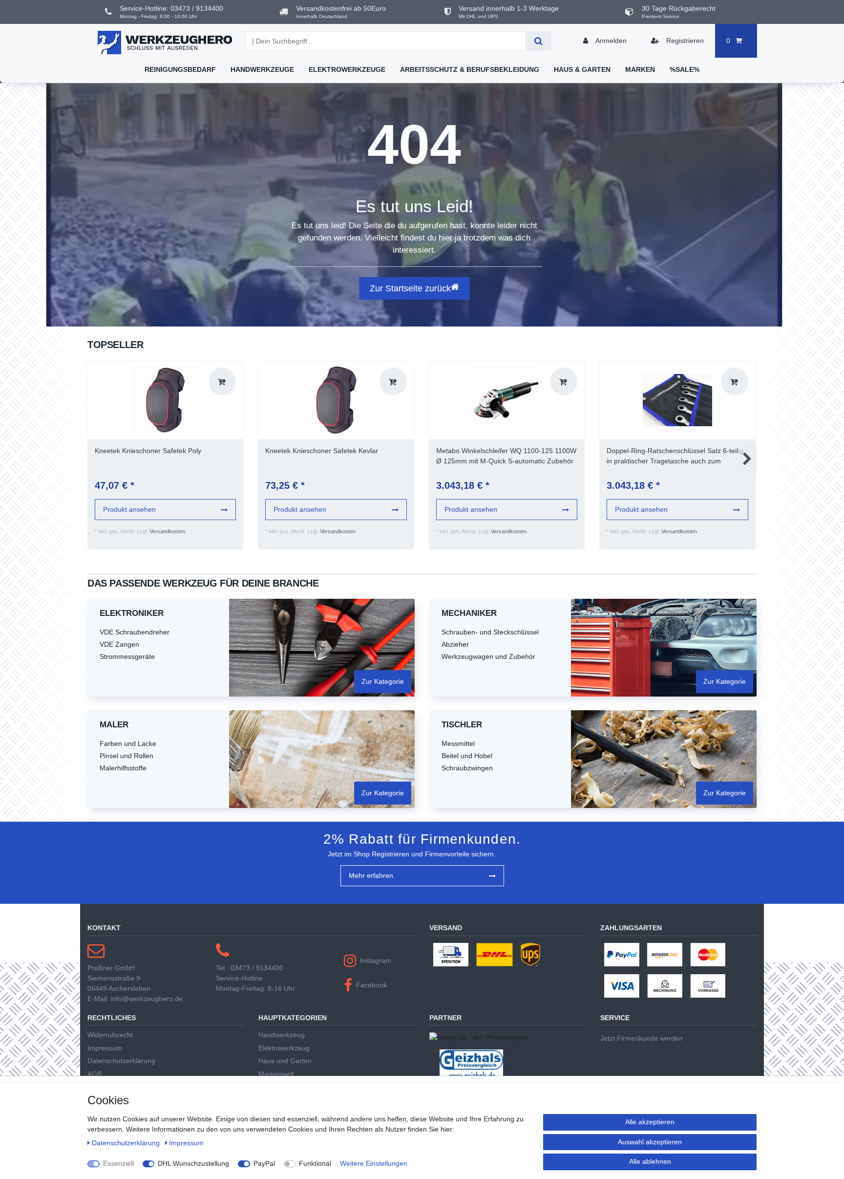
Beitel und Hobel (467, 756)
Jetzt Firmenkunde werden (641, 1038)
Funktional (315, 1163)
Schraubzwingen (467, 768)
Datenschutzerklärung (121, 1061)
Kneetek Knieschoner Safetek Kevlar (321, 451)
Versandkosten (167, 531)
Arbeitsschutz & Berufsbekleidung (469, 69)
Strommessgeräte (127, 656)
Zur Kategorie (382, 681)
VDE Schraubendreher (134, 632)
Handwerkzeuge (262, 69)
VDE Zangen (119, 644)
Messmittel (458, 743)
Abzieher (455, 644)
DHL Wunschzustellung (193, 1163)
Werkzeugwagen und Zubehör (488, 656)
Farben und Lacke (128, 743)
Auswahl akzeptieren (650, 1142)
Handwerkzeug (281, 1035)
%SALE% (684, 69)
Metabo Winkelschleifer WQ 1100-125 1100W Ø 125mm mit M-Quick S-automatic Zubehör (506, 456)
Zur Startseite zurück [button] (410, 288)
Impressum (104, 1048)
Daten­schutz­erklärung (127, 1143)
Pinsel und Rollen (126, 756)
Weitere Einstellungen (373, 1163)
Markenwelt (276, 1074)
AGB (94, 1074)
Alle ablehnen (650, 1161)
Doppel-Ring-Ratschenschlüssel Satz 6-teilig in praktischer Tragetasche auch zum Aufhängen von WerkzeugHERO (675, 456)
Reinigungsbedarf (180, 69)
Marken (640, 69)
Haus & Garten (582, 69)
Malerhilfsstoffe (123, 768)
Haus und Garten (285, 1061)
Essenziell (118, 1163)
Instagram (375, 960)
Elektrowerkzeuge (347, 69)
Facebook (371, 985)
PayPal (264, 1163)
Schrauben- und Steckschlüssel (490, 632)
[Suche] (538, 41)
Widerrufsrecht (110, 1035)
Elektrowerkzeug (284, 1048)
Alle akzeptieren (650, 1122)
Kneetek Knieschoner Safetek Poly (148, 451)
